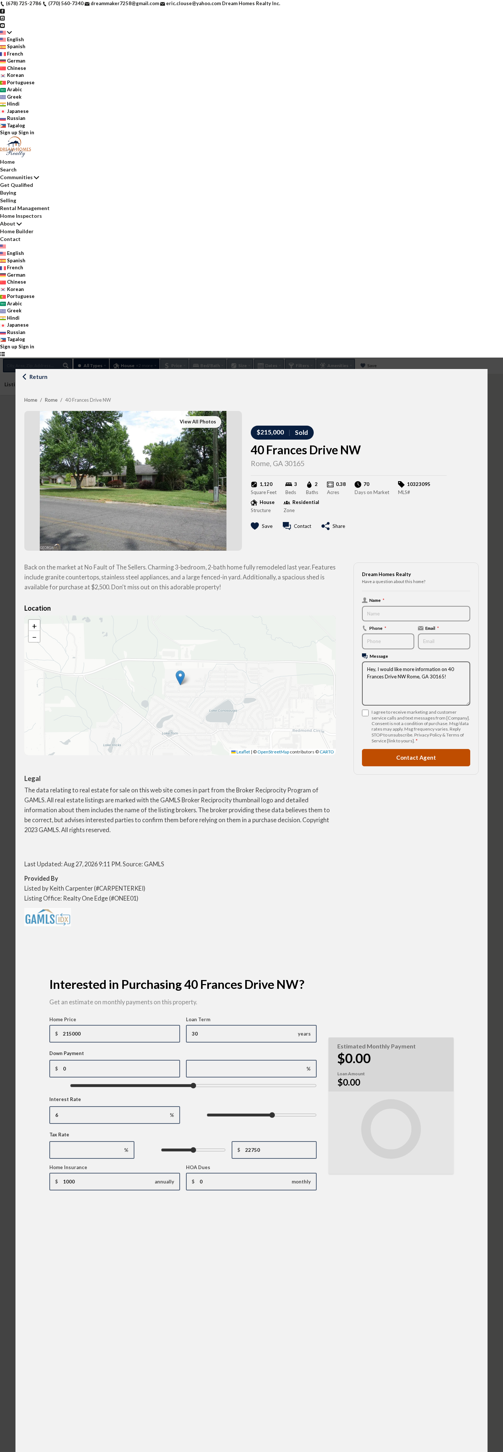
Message (379, 655)
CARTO (327, 752)
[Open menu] (2, 354)
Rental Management (25, 208)
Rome (51, 400)
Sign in (26, 132)
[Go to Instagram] (2, 18)
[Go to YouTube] (2, 25)
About (7, 223)
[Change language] (6, 32)
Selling (8, 200)
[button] (180, 677)
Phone (377, 628)
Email (432, 628)
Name (376, 600)
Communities (16, 177)
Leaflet (243, 752)
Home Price (62, 1019)
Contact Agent (416, 757)
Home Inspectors (21, 216)
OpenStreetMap (273, 752)
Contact (10, 239)
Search (8, 169)
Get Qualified (16, 185)
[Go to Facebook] (2, 11)
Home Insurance (68, 1167)
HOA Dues (198, 1167)
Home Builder (17, 231)
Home (30, 400)
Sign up (8, 132)
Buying (8, 192)
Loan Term (198, 1019)
